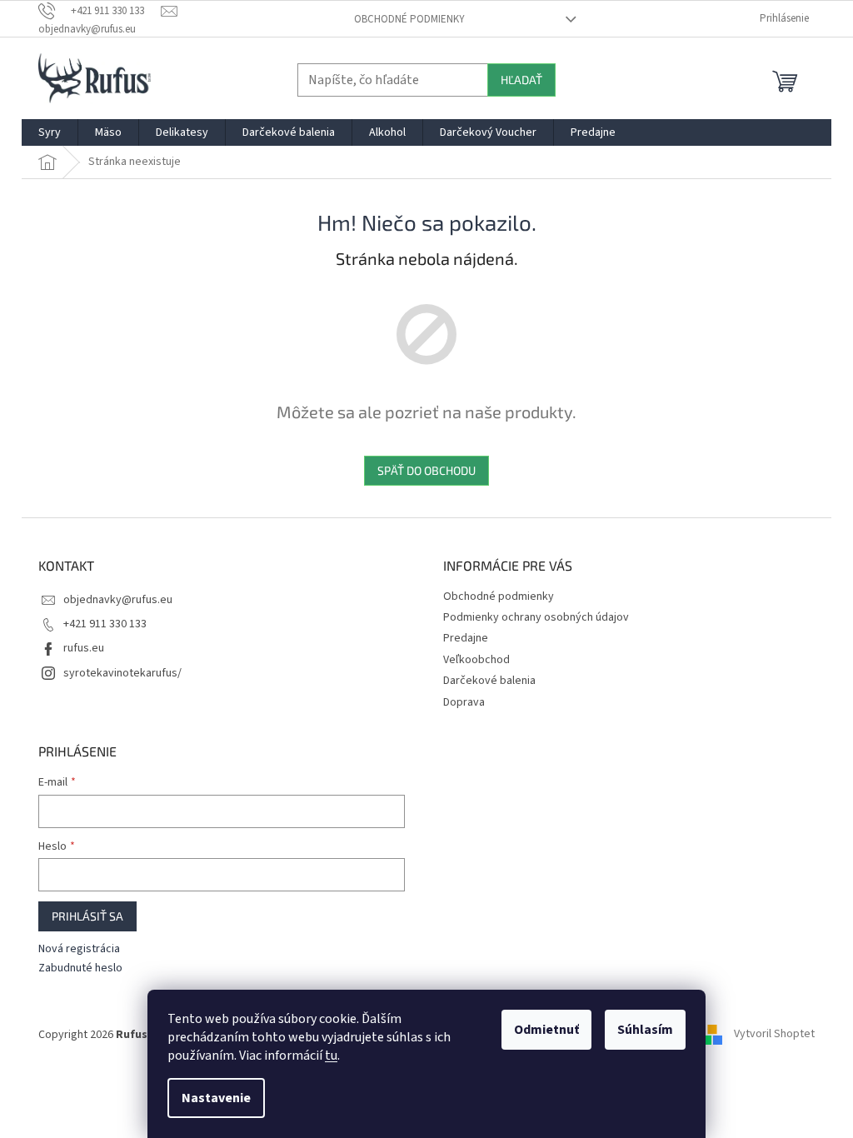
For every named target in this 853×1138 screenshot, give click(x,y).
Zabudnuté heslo (80, 968)
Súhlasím (645, 1030)
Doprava (464, 702)
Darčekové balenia (489, 680)
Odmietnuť (546, 1030)
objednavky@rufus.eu (117, 599)
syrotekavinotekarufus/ (122, 673)
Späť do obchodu (426, 470)
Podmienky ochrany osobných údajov (536, 617)
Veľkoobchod (476, 659)
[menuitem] (49, 132)
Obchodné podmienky (409, 19)
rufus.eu (83, 648)
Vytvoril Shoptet (774, 1034)
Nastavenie (216, 1098)
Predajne (465, 638)
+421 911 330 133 (105, 624)
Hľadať (521, 79)
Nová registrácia (79, 949)
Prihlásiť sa (87, 916)
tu (331, 1055)
